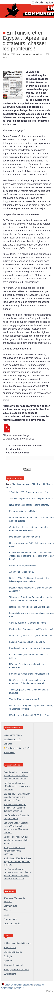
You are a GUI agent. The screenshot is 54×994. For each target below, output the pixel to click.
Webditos (8, 910)
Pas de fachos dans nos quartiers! (25, 537)
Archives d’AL (28, 484)
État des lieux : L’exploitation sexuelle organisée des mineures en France (17, 797)
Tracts (6, 915)
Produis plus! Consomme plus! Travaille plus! (31, 629)
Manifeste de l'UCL (12, 739)
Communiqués (10, 906)
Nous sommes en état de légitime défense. (29, 505)
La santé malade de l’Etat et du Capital (27, 642)
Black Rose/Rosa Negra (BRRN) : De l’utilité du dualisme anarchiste (15, 807)
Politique (8, 961)
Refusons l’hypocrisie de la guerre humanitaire (31, 635)
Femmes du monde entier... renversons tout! (29, 674)
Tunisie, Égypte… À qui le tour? (24, 699)
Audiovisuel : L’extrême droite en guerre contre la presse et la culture (17, 861)
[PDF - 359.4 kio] (7, 431)
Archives (17, 484)
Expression (38, 985)
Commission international (31, 54)
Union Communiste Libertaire (18, 985)
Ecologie (8, 956)
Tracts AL (41, 484)
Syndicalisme (10, 974)
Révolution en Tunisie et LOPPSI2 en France (30, 715)
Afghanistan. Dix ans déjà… (22, 572)
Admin (50, 991)
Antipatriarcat (10, 947)
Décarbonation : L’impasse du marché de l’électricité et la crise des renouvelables (17, 775)
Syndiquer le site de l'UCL (18, 748)
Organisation (7, 988)
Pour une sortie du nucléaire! (23, 511)
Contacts (8, 744)
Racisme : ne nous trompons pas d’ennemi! (29, 607)
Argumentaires (10, 919)
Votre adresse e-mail (18, 452)
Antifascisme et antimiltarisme (17, 943)
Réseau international (13, 965)
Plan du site (9, 752)
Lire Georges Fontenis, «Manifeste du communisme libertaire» (17, 786)
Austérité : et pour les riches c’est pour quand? (31, 498)
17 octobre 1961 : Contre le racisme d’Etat (28, 492)
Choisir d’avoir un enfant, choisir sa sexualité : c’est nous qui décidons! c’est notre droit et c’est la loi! (31, 556)
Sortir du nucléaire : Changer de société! (28, 623)
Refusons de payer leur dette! (23, 565)
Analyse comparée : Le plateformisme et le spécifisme (14, 850)
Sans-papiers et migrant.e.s (16, 969)
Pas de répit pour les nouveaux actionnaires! (30, 648)
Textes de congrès (12, 923)
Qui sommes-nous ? (13, 735)
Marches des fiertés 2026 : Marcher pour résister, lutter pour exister (16, 840)
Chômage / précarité (13, 952)
